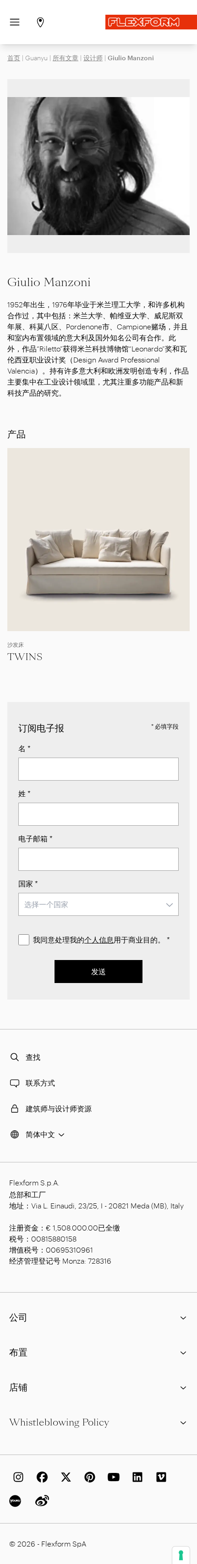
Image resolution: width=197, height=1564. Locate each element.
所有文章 (65, 58)
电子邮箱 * (35, 838)
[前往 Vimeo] (159, 1477)
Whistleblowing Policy (59, 1422)
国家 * (28, 883)
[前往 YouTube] (111, 1477)
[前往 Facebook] (40, 1477)
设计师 (93, 58)
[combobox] (98, 904)
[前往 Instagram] (16, 1477)
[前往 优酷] (16, 1501)
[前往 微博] (40, 1501)
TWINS (25, 657)
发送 (98, 971)
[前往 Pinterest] (88, 1477)
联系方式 (40, 1082)
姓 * (24, 793)
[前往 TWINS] (98, 539)
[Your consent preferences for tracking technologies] (181, 1555)
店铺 (18, 1387)
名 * (24, 748)
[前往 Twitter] (64, 1477)
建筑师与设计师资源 (59, 1108)
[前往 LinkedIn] (135, 1477)
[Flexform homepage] (151, 22)
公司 (18, 1317)
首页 (13, 58)
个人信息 (99, 939)
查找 (33, 1056)
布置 (18, 1352)
